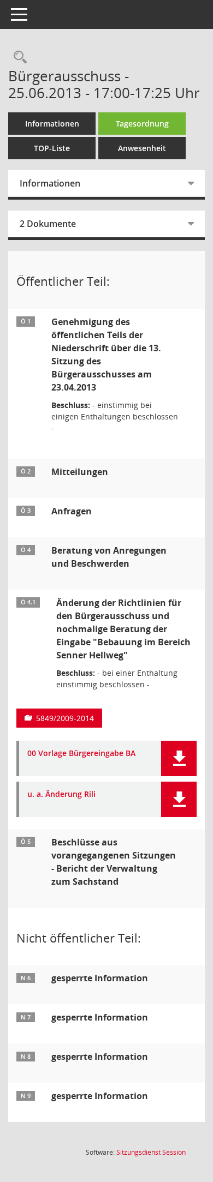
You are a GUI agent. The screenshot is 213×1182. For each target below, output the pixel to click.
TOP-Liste (52, 148)
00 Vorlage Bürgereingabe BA (81, 753)
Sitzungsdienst (151, 1152)
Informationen (52, 123)
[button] (179, 758)
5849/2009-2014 (65, 718)
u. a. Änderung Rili (61, 794)
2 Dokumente (48, 224)
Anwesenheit (142, 148)
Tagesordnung (142, 123)
